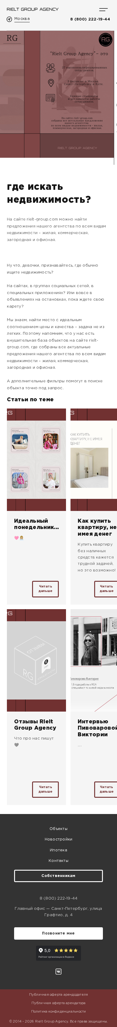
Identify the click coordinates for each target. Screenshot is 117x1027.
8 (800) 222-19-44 (90, 19)
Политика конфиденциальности (58, 1011)
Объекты (59, 829)
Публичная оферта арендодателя (58, 994)
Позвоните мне (58, 933)
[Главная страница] (32, 9)
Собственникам (58, 876)
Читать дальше (45, 589)
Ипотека (58, 850)
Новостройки (58, 839)
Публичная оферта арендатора (59, 1003)
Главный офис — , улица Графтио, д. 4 (58, 912)
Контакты (58, 861)
